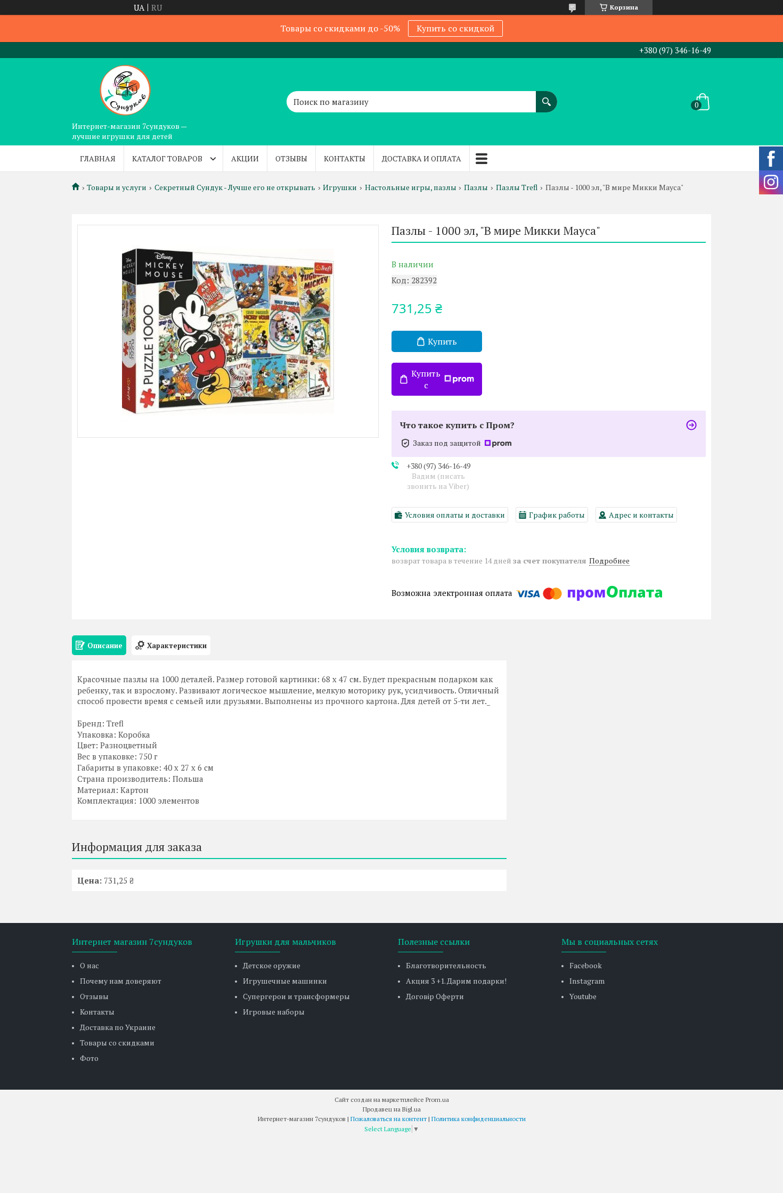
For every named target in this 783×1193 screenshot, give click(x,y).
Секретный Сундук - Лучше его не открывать (234, 187)
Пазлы (476, 187)
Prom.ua (437, 1100)
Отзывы (291, 158)
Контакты (344, 158)
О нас (89, 965)
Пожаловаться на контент (388, 1119)
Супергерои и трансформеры (296, 996)
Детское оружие (271, 965)
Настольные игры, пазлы (410, 187)
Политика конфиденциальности (478, 1119)
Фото (89, 1058)
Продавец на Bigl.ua (392, 1109)
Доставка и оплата (421, 158)
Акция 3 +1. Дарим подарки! (456, 981)
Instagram (587, 981)
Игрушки (340, 187)
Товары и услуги (116, 187)
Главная (98, 158)
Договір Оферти (435, 996)
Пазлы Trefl (517, 187)
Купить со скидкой (455, 28)
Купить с (426, 379)
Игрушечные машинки (285, 981)
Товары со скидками (117, 1042)
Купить (442, 341)
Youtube (583, 996)
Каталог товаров (167, 158)
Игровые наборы (274, 1012)
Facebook (585, 965)
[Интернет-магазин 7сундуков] (125, 87)
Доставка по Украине (118, 1027)
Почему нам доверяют (120, 981)
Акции (245, 158)
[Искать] (546, 96)
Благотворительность (446, 965)
